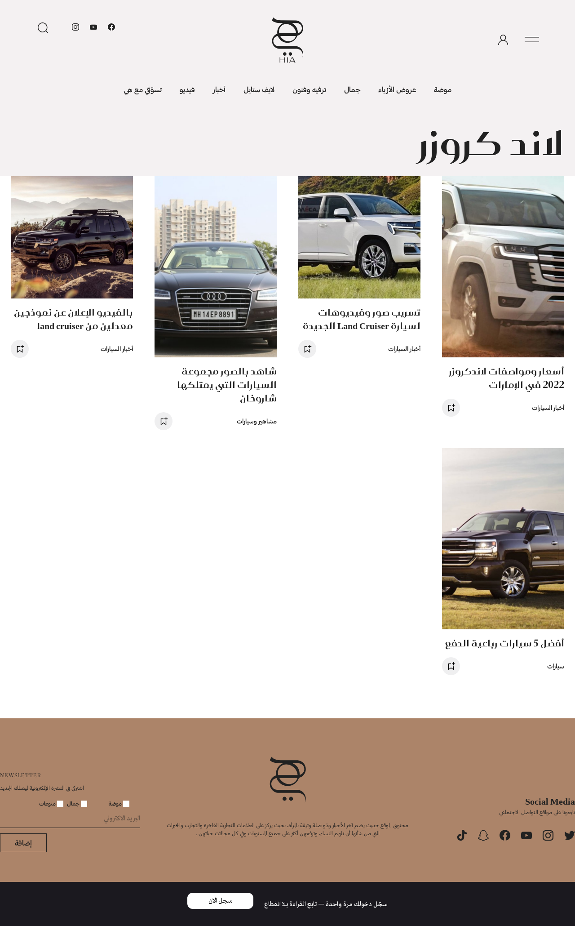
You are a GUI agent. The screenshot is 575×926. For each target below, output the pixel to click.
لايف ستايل (258, 89)
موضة (442, 89)
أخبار (219, 89)
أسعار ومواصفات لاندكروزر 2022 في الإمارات (506, 378)
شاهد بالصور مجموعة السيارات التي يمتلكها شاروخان (227, 384)
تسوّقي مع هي (143, 89)
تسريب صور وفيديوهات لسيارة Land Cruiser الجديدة (361, 319)
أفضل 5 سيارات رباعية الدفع (504, 643)
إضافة (23, 842)
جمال (352, 89)
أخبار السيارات (548, 407)
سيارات (555, 666)
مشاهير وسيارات (257, 421)
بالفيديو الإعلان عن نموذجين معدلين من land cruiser (73, 319)
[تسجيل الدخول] (503, 40)
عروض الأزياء (397, 89)
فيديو (187, 89)
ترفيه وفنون (309, 89)
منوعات (48, 803)
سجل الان (220, 900)
